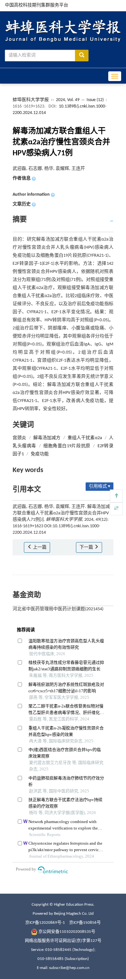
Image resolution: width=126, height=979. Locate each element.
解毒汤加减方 (47, 438)
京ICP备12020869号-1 (45, 923)
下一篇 (86, 547)
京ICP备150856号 (85, 923)
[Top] (116, 496)
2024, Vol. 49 (68, 100)
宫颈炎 (19, 438)
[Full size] (116, 508)
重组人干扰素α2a (85, 438)
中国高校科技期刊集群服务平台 (36, 5)
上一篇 (39, 547)
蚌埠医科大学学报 (31, 100)
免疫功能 (40, 454)
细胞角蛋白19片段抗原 (66, 446)
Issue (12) (95, 100)
